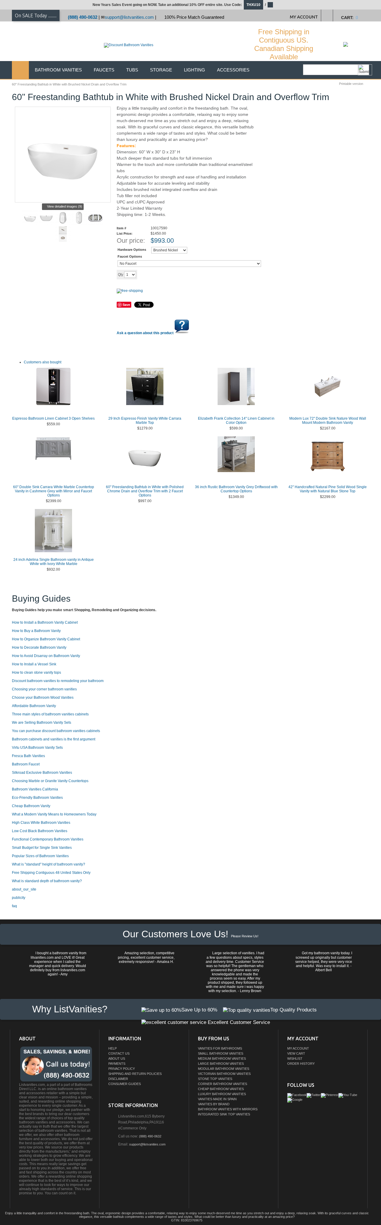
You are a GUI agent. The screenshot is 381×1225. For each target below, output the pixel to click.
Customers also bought (42, 362)
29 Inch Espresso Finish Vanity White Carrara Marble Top (144, 420)
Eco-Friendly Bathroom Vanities (37, 798)
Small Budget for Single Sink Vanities (42, 848)
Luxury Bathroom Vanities (222, 1094)
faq (14, 906)
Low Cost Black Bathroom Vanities (39, 831)
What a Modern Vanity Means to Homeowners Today (54, 814)
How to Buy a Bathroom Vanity (36, 631)
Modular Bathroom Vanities (223, 1068)
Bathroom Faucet (26, 764)
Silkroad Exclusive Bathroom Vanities (42, 773)
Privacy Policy (121, 1068)
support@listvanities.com (129, 17)
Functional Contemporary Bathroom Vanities (47, 839)
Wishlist (294, 1058)
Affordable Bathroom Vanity (34, 706)
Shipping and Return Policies (135, 1073)
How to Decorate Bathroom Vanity (39, 647)
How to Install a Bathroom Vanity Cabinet (45, 622)
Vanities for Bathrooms (220, 1048)
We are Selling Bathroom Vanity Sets (41, 722)
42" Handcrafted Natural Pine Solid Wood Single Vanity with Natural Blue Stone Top (327, 489)
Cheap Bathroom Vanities (221, 1089)
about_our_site (24, 889)
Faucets (104, 69)
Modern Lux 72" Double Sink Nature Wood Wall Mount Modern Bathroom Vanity (327, 420)
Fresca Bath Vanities (28, 756)
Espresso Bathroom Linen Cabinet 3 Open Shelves (53, 418)
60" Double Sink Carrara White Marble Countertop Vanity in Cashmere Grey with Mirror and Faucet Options (53, 491)
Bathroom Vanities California (35, 789)
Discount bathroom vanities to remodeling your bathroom (58, 681)
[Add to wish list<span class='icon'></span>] (184, 274)
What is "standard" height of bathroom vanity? (48, 864)
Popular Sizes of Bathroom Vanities (40, 856)
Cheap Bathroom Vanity (31, 806)
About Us (116, 1058)
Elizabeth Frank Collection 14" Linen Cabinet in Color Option (236, 420)
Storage (161, 69)
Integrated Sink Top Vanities (224, 1114)
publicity (18, 898)
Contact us (118, 1053)
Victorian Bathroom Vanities (224, 1073)
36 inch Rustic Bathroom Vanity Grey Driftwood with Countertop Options (236, 489)
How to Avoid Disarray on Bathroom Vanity (46, 656)
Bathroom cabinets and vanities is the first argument (53, 739)
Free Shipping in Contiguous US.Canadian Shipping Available (283, 44)
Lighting (194, 69)
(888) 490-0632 (82, 17)
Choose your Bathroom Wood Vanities (43, 697)
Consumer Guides (124, 1084)
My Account (298, 1048)
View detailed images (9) (64, 206)
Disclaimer (118, 1079)
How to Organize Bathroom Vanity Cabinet (46, 639)
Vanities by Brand (213, 1104)
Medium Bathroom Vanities (222, 1058)
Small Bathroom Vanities (220, 1053)
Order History (301, 1063)
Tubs (132, 69)
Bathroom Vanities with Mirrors (227, 1109)
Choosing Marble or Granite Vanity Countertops (50, 781)
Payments (116, 1063)
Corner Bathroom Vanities (222, 1084)
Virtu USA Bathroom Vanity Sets (37, 747)
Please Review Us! (244, 936)
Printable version (351, 83)
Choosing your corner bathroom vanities (44, 689)
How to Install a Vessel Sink (34, 664)
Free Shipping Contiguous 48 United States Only (51, 873)
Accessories (233, 69)
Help (112, 1048)
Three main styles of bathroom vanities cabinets (50, 714)
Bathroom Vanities (58, 69)
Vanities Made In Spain (217, 1099)
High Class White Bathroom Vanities (41, 823)
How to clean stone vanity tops (36, 672)
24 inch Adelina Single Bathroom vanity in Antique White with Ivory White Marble (53, 562)
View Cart (296, 1053)
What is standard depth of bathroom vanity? (47, 881)
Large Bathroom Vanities (221, 1063)
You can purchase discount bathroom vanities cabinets (56, 731)
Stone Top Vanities (215, 1079)
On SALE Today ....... (36, 15)
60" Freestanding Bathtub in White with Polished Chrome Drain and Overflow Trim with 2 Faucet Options (145, 491)
